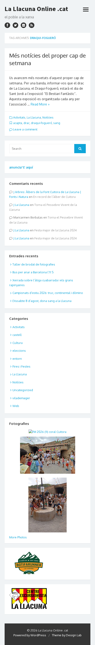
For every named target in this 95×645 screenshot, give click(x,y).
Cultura (17, 343)
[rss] (31, 25)
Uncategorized (22, 390)
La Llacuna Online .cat (36, 9)
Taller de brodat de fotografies (33, 264)
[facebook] (7, 25)
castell (17, 335)
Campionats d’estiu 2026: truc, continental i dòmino (47, 293)
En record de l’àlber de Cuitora (54, 197)
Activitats (19, 117)
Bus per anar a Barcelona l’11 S (32, 272)
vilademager (21, 398)
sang (56, 123)
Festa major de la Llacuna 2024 (55, 230)
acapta (17, 123)
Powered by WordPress (29, 635)
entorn (17, 358)
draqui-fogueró (41, 123)
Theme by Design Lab (67, 635)
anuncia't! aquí (21, 167)
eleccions (19, 350)
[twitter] (15, 25)
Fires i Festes (21, 366)
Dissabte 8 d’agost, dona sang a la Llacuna (41, 301)
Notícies (47, 117)
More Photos (18, 537)
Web (15, 406)
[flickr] (23, 25)
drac (27, 123)
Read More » (40, 104)
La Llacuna (34, 117)
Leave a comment (24, 129)
